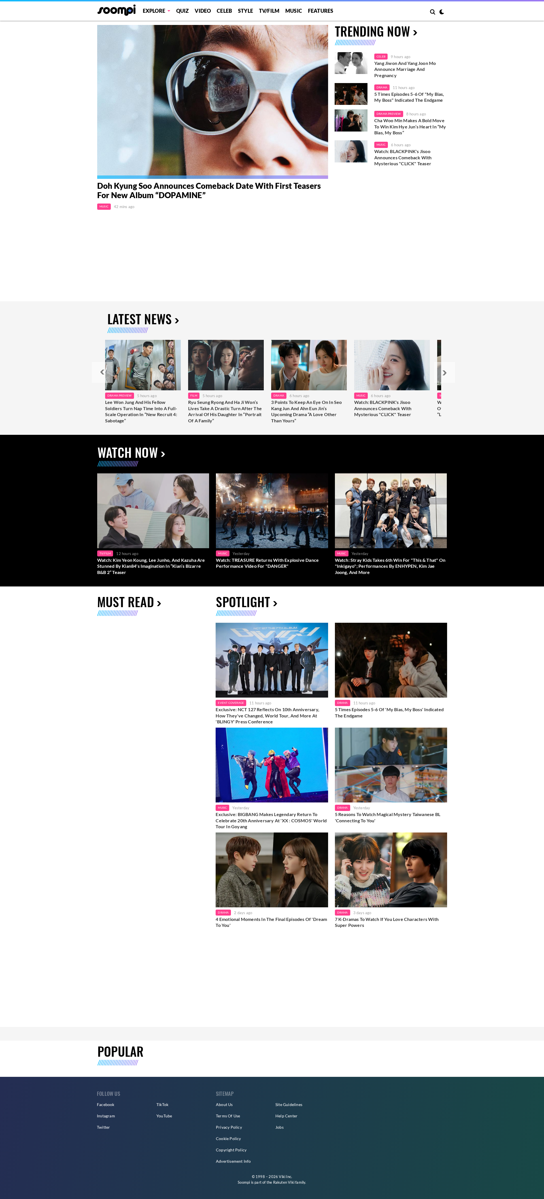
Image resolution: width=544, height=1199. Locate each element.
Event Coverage (231, 702)
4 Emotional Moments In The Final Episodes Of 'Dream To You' (271, 922)
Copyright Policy (231, 1149)
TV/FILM (269, 11)
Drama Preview (389, 113)
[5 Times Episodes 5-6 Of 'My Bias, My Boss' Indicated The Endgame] (351, 94)
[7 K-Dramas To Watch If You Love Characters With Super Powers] (391, 869)
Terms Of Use (228, 1115)
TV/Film (105, 553)
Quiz (182, 11)
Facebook (105, 1104)
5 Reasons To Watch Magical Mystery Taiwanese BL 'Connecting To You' (387, 817)
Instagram (106, 1115)
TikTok (162, 1104)
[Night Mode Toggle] (441, 12)
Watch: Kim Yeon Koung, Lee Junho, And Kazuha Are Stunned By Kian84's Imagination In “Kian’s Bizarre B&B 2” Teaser (151, 566)
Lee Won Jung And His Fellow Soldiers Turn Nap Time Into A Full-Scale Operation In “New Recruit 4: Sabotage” (141, 411)
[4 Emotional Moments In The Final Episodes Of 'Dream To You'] (272, 869)
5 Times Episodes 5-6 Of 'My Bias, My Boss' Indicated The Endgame (389, 712)
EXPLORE (154, 11)
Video (203, 11)
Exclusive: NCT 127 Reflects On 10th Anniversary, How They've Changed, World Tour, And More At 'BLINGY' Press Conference (267, 715)
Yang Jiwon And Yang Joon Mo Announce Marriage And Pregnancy (405, 69)
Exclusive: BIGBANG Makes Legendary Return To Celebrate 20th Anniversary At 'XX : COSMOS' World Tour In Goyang (271, 820)
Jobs (279, 1127)
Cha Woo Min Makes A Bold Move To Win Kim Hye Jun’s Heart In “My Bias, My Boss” (410, 126)
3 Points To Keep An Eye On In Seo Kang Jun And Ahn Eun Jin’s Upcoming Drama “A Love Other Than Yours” (306, 411)
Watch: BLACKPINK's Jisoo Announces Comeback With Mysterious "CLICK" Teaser (403, 157)
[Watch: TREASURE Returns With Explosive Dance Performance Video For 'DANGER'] (272, 510)
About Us (224, 1104)
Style (245, 11)
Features (320, 11)
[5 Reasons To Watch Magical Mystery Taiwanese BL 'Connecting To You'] (391, 765)
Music (293, 11)
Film (193, 395)
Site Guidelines (288, 1104)
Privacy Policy (229, 1127)
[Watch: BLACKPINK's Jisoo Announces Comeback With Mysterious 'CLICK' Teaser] (351, 151)
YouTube (164, 1115)
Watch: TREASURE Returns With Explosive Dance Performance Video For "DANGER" (267, 563)
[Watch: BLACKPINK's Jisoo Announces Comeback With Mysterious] (392, 365)
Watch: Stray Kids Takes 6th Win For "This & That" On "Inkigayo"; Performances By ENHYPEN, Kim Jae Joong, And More (390, 566)
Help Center (286, 1115)
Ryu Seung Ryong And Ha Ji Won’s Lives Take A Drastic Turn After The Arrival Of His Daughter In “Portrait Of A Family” (225, 411)
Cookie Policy (228, 1138)
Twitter (103, 1127)
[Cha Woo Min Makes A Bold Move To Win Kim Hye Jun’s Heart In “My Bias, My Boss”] (351, 120)
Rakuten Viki (283, 1182)
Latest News (139, 319)
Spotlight (243, 601)
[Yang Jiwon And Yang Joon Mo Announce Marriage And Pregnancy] (351, 63)
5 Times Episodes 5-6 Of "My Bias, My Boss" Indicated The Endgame (409, 97)
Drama (382, 87)
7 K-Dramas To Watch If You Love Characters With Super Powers (387, 922)
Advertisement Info (233, 1161)
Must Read (125, 601)
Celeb (224, 11)
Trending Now (372, 31)
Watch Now (127, 452)
